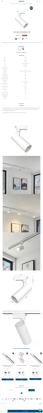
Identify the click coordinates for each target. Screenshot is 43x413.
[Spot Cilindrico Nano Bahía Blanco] (21, 357)
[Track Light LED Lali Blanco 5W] (19, 48)
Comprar (25, 411)
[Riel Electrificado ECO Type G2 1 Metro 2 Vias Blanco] (7, 357)
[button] (32, 18)
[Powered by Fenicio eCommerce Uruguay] (40, 404)
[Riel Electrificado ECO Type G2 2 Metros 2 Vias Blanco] (35, 357)
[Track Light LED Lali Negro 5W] (23, 48)
